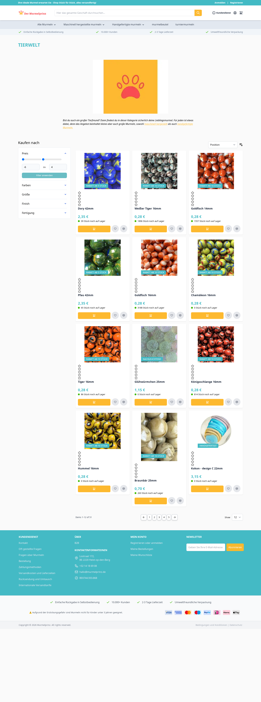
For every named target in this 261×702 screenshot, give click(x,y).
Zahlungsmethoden (30, 567)
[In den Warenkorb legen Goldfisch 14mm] (207, 229)
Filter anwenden (44, 175)
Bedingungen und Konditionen (212, 625)
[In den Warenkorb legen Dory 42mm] (94, 229)
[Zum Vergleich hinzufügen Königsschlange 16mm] (236, 402)
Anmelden (220, 2)
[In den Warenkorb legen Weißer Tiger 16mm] (151, 229)
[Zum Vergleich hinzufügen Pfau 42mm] (123, 315)
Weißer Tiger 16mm (148, 208)
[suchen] (198, 13)
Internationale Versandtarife (35, 585)
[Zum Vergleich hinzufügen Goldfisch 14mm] (236, 228)
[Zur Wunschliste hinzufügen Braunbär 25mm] (171, 500)
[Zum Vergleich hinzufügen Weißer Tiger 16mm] (180, 228)
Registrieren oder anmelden (146, 543)
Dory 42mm (85, 208)
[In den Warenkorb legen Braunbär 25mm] (151, 501)
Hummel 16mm (88, 468)
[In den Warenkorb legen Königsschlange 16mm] (207, 402)
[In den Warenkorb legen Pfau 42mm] (94, 315)
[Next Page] (175, 517)
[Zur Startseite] (32, 13)
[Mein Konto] (235, 13)
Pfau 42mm (85, 295)
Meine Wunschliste (141, 555)
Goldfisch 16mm (145, 295)
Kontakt (23, 543)
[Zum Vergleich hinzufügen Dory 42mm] (123, 228)
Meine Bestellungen (141, 549)
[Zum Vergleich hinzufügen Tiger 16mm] (123, 402)
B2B (77, 543)
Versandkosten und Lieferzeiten (37, 573)
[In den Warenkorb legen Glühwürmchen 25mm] (151, 402)
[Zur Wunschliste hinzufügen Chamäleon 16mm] (228, 315)
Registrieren (236, 2)
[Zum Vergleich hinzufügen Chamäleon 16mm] (236, 315)
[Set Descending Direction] (241, 145)
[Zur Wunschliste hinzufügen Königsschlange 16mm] (228, 402)
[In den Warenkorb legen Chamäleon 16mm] (207, 315)
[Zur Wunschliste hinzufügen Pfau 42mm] (115, 315)
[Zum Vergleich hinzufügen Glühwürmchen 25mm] (180, 402)
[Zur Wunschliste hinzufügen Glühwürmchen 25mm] (171, 402)
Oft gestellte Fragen (30, 549)
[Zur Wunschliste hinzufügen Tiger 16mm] (115, 402)
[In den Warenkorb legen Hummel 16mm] (94, 489)
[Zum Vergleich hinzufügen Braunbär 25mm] (180, 500)
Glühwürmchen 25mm (150, 382)
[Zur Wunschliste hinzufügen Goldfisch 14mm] (228, 228)
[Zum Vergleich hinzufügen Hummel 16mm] (123, 488)
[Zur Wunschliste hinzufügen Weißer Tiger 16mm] (171, 228)
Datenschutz (236, 625)
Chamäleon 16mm (203, 295)
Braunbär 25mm (146, 480)
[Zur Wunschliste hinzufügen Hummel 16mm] (115, 488)
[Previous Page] (144, 517)
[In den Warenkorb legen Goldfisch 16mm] (151, 315)
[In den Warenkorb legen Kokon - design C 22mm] (207, 489)
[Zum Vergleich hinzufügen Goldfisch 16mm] (180, 315)
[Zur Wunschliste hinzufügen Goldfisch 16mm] (171, 315)
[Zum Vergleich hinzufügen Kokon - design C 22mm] (236, 488)
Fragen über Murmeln (31, 555)
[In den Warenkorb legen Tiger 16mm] (94, 402)
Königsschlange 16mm (206, 382)
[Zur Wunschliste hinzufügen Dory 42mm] (115, 228)
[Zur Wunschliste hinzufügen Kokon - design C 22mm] (228, 488)
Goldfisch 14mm (202, 208)
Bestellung (25, 561)
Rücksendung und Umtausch (35, 579)
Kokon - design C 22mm (207, 468)
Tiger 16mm (86, 382)
